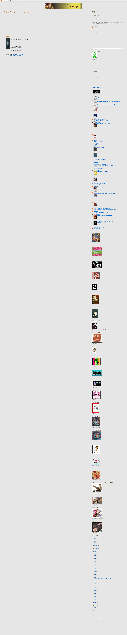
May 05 (96, 594)
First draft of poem (12, 55)
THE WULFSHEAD (97, 122)
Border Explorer (96, 152)
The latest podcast (96, 129)
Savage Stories (94, 17)
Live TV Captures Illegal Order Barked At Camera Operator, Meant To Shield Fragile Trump (107, 101)
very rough (19, 55)
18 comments (21, 54)
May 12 (96, 584)
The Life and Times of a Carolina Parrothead (100, 119)
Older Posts (85, 58)
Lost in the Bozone (96, 106)
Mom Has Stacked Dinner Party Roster (99, 168)
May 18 (96, 572)
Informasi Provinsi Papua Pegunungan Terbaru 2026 (104, 114)
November (96, 545)
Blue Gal (95, 128)
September (96, 548)
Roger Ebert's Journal (97, 228)
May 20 (96, 571)
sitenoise (94, 29)
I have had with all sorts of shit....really (102, 171)
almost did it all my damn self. (101, 187)
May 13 (96, 583)
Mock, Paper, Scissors (97, 97)
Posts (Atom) (9, 61)
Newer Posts (5, 58)
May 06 (96, 593)
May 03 (96, 596)
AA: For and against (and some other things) (100, 159)
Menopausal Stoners (97, 177)
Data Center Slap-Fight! (97, 98)
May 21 (96, 570)
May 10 (96, 587)
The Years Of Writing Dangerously (98, 184)
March (95, 602)
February (95, 603)
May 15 (96, 577)
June (95, 552)
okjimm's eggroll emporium (98, 170)
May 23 (96, 567)
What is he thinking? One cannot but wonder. (103, 123)
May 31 (96, 555)
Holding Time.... (99, 202)
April (95, 601)
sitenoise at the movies (97, 214)
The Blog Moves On (96, 144)
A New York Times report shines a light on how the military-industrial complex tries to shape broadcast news (108, 222)
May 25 (96, 564)
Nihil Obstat (95, 192)
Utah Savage (63, 4)
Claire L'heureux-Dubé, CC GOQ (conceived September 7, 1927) (106, 193)
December (96, 544)
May (95, 554)
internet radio (95, 625)
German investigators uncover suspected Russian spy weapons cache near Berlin (105, 104)
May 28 (96, 559)
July (95, 551)
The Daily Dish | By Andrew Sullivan (99, 183)
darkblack (95, 140)
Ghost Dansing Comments (98, 220)
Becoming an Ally (99, 177)
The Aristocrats (96, 113)
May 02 (96, 597)
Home (45, 58)
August (95, 549)
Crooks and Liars (96, 100)
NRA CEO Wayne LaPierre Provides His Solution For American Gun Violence (105, 209)
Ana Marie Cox (96, 162)
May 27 (96, 561)
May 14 (96, 581)
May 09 (96, 589)
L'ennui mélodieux (96, 199)
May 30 (96, 556)
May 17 (96, 574)
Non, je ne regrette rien (97, 186)
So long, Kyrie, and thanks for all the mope (99, 199)
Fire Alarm (99, 107)
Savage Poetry (94, 18)
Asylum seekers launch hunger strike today (103, 153)
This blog (95, 160)
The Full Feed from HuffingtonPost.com (100, 164)
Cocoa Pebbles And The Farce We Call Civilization (101, 120)
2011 (94, 539)
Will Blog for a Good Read (96, 87)
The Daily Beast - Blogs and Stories (99, 227)
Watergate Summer (96, 202)
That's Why (95, 132)
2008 (94, 607)
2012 (94, 538)
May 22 (96, 568)
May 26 (96, 562)
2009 (94, 542)
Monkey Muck (96, 134)
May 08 (96, 590)
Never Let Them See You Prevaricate (99, 141)
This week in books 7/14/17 (101, 147)
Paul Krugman (96, 143)
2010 (94, 541)
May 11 (96, 586)
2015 (94, 536)
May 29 (96, 558)
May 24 (96, 565)
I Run (7, 36)
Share (93, 12)
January (95, 605)
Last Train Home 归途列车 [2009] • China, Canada (104, 215)
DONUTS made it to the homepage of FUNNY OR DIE (101, 212)
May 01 (96, 599)
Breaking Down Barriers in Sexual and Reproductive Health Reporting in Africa (105, 165)
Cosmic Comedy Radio (101, 625)
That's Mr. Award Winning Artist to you (103, 134)
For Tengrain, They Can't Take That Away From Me (19, 12)
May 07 (96, 591)
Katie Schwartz (96, 211)
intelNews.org (96, 103)
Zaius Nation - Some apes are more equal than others (102, 208)
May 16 (96, 575)
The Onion (95, 167)
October (95, 546)
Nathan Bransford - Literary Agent (99, 146)
